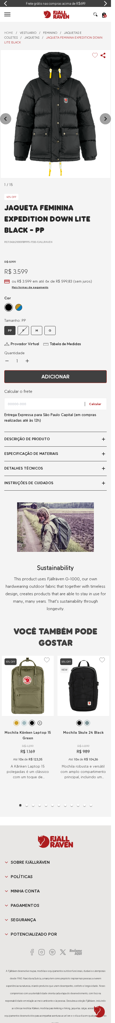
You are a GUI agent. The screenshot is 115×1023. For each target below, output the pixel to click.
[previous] (5, 118)
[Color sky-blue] (24, 723)
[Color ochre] (16, 723)
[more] (27, 361)
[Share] (103, 55)
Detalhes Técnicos (23, 468)
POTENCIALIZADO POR (34, 934)
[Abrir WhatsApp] (99, 1011)
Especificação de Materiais (31, 453)
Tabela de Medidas (65, 343)
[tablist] (55, 805)
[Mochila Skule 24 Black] (83, 686)
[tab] (20, 805)
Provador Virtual (25, 343)
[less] (7, 361)
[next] (105, 118)
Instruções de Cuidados (28, 483)
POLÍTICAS (22, 876)
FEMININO (50, 33)
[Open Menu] (7, 14)
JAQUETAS (31, 37)
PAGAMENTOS (25, 905)
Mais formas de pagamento (30, 287)
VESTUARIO (28, 33)
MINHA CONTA (25, 891)
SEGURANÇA (23, 919)
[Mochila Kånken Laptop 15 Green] (28, 686)
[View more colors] (39, 723)
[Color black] (32, 723)
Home (8, 33)
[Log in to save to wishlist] (95, 55)
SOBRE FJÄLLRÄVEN (30, 862)
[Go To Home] (55, 14)
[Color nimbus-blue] (87, 723)
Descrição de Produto (27, 439)
